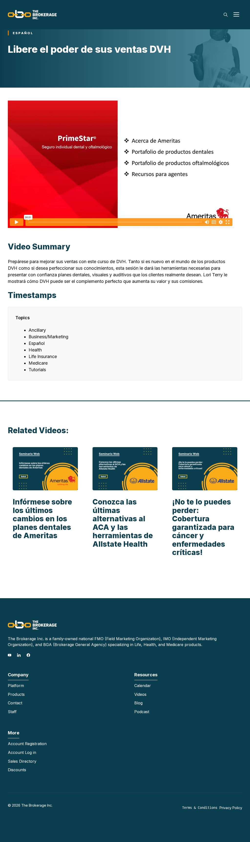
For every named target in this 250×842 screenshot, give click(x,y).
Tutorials (37, 369)
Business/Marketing (48, 336)
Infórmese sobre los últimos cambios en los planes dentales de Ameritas (42, 518)
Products (16, 694)
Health (35, 349)
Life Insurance (43, 356)
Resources (145, 674)
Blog (138, 702)
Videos (140, 694)
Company (18, 674)
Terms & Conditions (199, 808)
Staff (12, 711)
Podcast (141, 711)
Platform (16, 685)
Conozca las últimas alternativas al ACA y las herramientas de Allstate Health (123, 522)
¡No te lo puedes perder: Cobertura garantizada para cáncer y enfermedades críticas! (203, 527)
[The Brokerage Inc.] (32, 14)
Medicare (38, 363)
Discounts (17, 769)
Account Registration (27, 743)
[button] (225, 14)
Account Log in (22, 752)
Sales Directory (22, 761)
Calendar (142, 685)
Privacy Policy (230, 808)
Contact (15, 702)
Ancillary (37, 330)
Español (23, 33)
